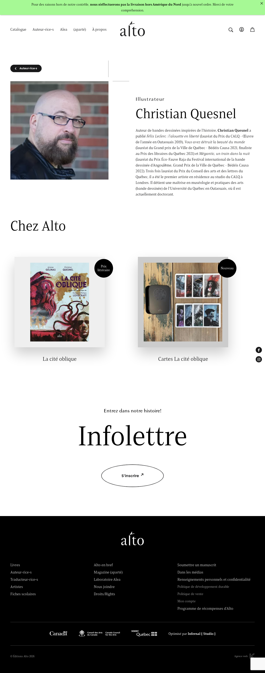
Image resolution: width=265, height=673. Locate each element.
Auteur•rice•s (43, 29)
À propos (99, 29)
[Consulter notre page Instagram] (259, 359)
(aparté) (79, 29)
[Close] (261, 3)
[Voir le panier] (252, 29)
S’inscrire (130, 475)
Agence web (241, 656)
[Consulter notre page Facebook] (259, 350)
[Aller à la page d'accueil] (132, 39)
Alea (63, 29)
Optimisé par (192, 634)
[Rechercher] (231, 29)
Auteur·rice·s (28, 68)
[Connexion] (241, 29)
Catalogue (18, 29)
